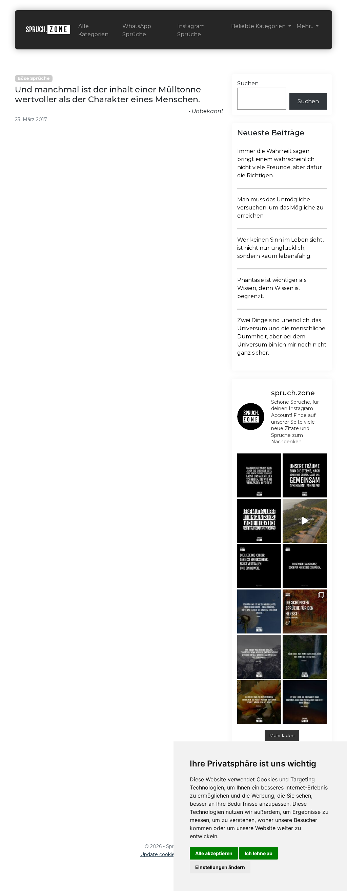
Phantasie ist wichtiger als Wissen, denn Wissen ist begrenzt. (271, 288)
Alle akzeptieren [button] (213, 853)
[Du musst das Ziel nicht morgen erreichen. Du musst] (259, 702)
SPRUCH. (47, 29)
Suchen (248, 83)
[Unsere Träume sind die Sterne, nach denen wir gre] (305, 475)
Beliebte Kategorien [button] (259, 26)
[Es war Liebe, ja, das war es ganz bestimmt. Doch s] (305, 702)
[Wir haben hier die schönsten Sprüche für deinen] (305, 611)
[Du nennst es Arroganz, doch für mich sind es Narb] (305, 566)
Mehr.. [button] (305, 26)
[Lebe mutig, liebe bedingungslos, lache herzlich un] (259, 521)
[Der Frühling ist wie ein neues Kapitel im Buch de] (259, 611)
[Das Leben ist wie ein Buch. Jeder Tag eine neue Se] (259, 475)
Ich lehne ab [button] (258, 853)
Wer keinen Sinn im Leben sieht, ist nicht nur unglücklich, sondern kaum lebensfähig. (280, 248)
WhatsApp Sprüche (136, 30)
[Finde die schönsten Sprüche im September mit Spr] (305, 521)
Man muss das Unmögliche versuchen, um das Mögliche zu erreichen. (280, 207)
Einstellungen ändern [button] (220, 867)
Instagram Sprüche (191, 30)
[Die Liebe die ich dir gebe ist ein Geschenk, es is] (259, 566)
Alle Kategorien (93, 30)
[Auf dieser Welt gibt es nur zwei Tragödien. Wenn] (259, 657)
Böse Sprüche (34, 78)
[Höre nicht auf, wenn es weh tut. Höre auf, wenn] (305, 657)
